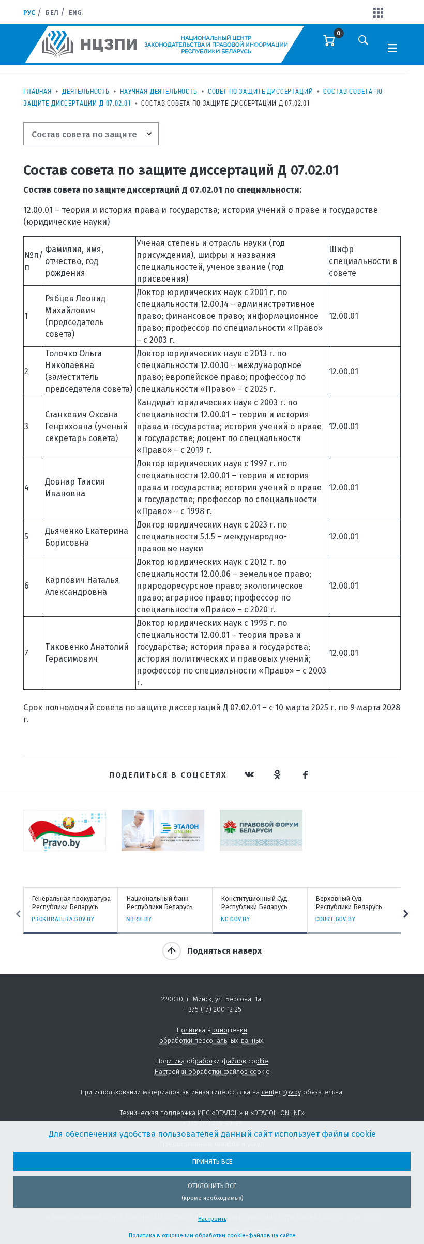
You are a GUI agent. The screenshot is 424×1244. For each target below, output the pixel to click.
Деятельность (86, 91)
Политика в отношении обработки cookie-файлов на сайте (212, 1235)
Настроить (212, 1219)
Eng (75, 13)
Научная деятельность (159, 91)
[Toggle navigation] (392, 47)
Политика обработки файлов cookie (212, 1061)
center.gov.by (281, 1092)
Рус (29, 13)
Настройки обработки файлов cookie (212, 1071)
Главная (37, 91)
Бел (52, 13)
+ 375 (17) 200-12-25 (212, 1009)
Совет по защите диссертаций (260, 91)
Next (405, 914)
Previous (18, 914)
